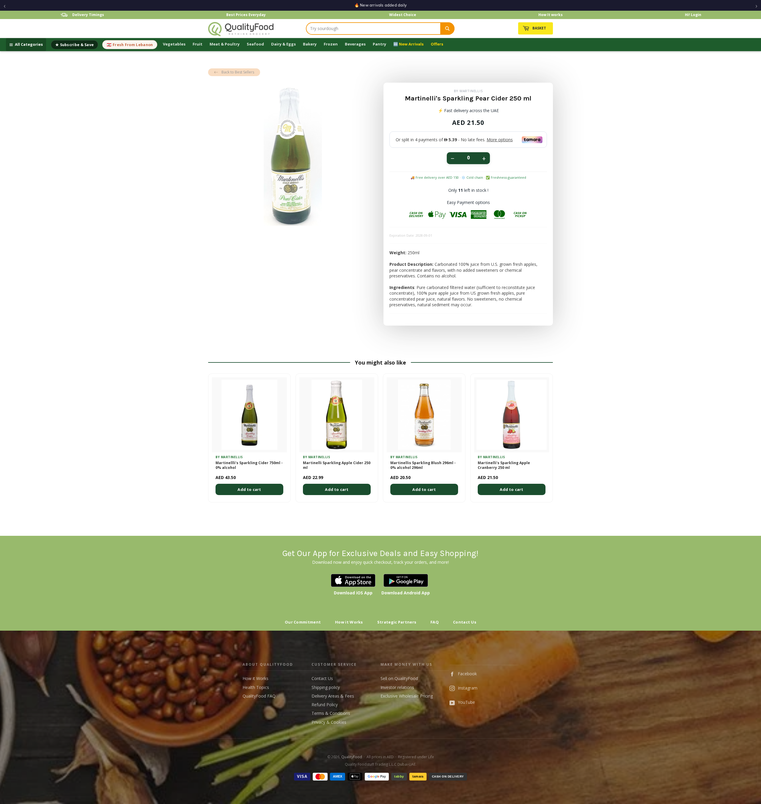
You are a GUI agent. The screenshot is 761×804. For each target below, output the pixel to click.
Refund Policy (325, 704)
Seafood (255, 44)
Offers (437, 44)
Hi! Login (693, 14)
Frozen (331, 44)
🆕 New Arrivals (408, 44)
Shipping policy (326, 687)
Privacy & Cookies (329, 722)
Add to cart (249, 489)
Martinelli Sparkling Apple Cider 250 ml (336, 465)
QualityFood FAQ (259, 696)
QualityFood (351, 756)
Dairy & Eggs (283, 44)
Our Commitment (303, 622)
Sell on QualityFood (399, 678)
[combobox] (373, 28)
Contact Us (464, 622)
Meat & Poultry (225, 44)
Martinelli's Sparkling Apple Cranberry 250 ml (504, 465)
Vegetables (174, 44)
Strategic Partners (396, 622)
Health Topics (256, 687)
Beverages (355, 44)
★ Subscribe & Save (74, 44)
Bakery (310, 44)
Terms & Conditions (331, 713)
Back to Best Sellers (237, 72)
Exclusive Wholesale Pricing (406, 696)
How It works (550, 14)
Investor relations (397, 687)
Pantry (379, 44)
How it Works (349, 622)
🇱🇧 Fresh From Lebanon (130, 44)
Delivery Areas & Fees (333, 696)
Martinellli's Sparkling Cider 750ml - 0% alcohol (249, 465)
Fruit (197, 44)
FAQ (434, 622)
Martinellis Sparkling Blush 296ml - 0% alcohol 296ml (423, 465)
